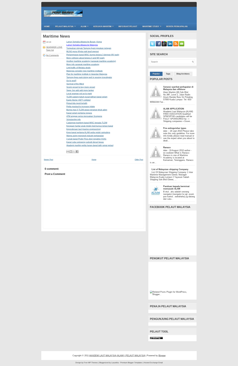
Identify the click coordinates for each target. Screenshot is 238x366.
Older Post (139, 159)
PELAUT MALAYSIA (65, 26)
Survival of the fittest (75, 84)
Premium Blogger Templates (131, 363)
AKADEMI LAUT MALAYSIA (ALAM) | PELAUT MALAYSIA (117, 355)
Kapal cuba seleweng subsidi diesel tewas (85, 142)
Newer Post (48, 159)
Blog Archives (183, 74)
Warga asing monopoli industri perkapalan (85, 136)
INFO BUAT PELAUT (128, 26)
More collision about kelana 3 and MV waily (85, 58)
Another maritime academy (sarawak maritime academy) (91, 61)
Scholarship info (73, 119)
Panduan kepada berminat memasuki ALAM (176, 187)
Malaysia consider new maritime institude (84, 71)
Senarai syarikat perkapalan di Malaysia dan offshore (178, 88)
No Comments (52, 55)
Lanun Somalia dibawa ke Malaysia (82, 45)
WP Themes (93, 363)
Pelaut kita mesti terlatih (76, 103)
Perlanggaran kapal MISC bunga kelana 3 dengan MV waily (92, 55)
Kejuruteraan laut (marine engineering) (83, 129)
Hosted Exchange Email (153, 363)
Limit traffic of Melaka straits (78, 68)
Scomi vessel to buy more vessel (80, 87)
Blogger (162, 355)
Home (47, 26)
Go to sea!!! (71, 81)
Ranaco (167, 147)
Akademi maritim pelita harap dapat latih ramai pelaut (89, 145)
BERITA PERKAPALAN (176, 26)
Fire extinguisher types (174, 128)
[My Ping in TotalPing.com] (156, 338)
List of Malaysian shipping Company (170, 169)
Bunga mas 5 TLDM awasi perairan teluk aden (86, 110)
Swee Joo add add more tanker (80, 90)
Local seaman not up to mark (79, 93)
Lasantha (115, 363)
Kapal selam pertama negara (79, 113)
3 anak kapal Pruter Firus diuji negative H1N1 (86, 139)
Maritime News (56, 36)
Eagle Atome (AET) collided (78, 100)
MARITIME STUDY (151, 26)
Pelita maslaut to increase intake (80, 106)
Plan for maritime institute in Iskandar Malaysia (86, 74)
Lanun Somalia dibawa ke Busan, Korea (84, 42)
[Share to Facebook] (77, 151)
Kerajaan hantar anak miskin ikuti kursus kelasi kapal (89, 126)
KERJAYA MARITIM (103, 26)
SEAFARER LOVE (54, 47)
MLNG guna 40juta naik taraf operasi (82, 51)
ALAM (84, 26)
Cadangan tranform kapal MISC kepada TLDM (86, 123)
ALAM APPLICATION (173, 109)
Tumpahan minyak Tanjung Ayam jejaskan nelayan (88, 48)
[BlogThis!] (71, 151)
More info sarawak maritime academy (82, 64)
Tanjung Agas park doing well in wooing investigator (89, 77)
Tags (168, 74)
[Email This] (67, 151)
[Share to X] (74, 151)
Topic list (50, 50)
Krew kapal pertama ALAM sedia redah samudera (88, 132)
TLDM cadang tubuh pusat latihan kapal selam (86, 97)
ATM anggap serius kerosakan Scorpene (84, 116)
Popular (156, 74)
